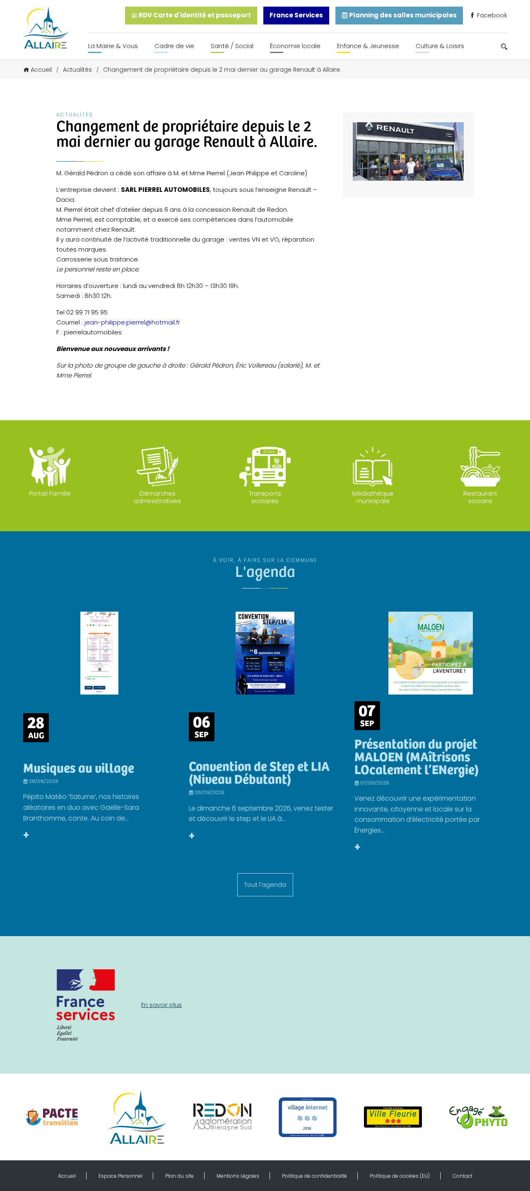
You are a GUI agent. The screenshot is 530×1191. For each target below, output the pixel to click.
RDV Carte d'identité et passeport (194, 15)
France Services (296, 15)
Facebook (491, 15)
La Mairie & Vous (113, 45)
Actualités (77, 69)
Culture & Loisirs (440, 45)
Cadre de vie (174, 45)
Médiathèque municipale (372, 497)
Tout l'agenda (265, 884)
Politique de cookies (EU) (400, 1175)
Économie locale (295, 45)
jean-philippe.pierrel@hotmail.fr (132, 322)
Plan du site (179, 1175)
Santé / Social (232, 45)
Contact (462, 1175)
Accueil (41, 69)
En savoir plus (161, 1004)
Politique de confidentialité (314, 1175)
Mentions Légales (238, 1175)
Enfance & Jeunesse (368, 45)
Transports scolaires (265, 497)
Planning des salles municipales (402, 15)
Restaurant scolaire (480, 497)
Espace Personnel (120, 1175)
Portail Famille (49, 493)
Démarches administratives (157, 497)
